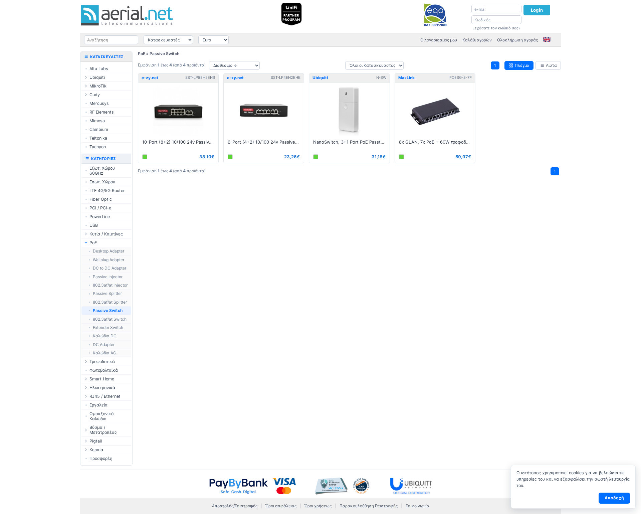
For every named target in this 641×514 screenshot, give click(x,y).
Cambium (98, 129)
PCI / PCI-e (100, 207)
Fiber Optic (100, 199)
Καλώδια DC (105, 335)
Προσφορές (100, 458)
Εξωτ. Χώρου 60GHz (102, 171)
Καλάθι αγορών (477, 39)
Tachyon (97, 146)
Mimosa (97, 120)
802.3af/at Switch (110, 319)
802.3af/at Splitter (110, 302)
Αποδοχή (614, 497)
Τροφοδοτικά (102, 361)
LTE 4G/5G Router (107, 190)
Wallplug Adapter (108, 259)
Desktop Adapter (108, 250)
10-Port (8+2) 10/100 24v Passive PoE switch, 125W (180, 142)
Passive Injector (108, 276)
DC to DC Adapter (109, 268)
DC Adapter (104, 344)
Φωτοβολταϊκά (103, 370)
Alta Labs (98, 68)
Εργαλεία (98, 404)
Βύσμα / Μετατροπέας (103, 430)
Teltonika (98, 138)
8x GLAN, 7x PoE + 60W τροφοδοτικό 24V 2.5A (437, 142)
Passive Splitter (107, 293)
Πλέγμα (522, 65)
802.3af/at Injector (110, 285)
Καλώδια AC (104, 352)
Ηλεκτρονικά (102, 387)
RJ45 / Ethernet (105, 396)
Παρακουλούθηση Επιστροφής (369, 505)
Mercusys (99, 103)
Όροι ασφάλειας (280, 505)
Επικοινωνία (417, 505)
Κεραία (96, 449)
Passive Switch (164, 53)
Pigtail (95, 441)
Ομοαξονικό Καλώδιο (101, 416)
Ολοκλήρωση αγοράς (517, 39)
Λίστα (551, 65)
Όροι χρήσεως (318, 505)
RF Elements (101, 112)
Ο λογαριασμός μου (438, 39)
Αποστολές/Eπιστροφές (234, 505)
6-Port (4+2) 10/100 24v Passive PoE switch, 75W (266, 142)
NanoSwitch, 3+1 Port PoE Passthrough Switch (351, 142)
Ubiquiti (97, 77)
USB (93, 225)
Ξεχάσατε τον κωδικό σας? (496, 28)
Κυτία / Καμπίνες (106, 233)
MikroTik (97, 86)
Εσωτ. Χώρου (102, 181)
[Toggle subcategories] (85, 77)
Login (537, 10)
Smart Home (101, 378)
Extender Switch (108, 327)
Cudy (94, 94)
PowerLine (99, 216)
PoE (141, 53)
